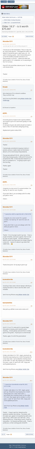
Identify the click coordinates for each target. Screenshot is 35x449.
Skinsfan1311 (8, 41)
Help (10, 445)
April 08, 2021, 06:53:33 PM (9, 141)
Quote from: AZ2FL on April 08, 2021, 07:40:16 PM (18, 214)
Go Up (3, 434)
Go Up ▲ (24, 445)
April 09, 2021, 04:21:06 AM (9, 282)
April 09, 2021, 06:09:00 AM (9, 323)
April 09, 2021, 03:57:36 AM (9, 209)
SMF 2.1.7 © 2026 (13, 447)
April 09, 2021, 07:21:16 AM (9, 351)
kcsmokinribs (8, 279)
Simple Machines (22, 447)
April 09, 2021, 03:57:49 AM (9, 259)
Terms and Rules (16, 445)
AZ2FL (5, 113)
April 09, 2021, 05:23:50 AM (9, 305)
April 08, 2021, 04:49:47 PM (9, 89)
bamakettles (7, 303)
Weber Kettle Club (24, 294)
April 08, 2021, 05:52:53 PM (9, 116)
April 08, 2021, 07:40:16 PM (9, 184)
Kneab (5, 87)
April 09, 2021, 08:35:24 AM (9, 380)
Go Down (4, 36)
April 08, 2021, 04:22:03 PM (9, 44)
